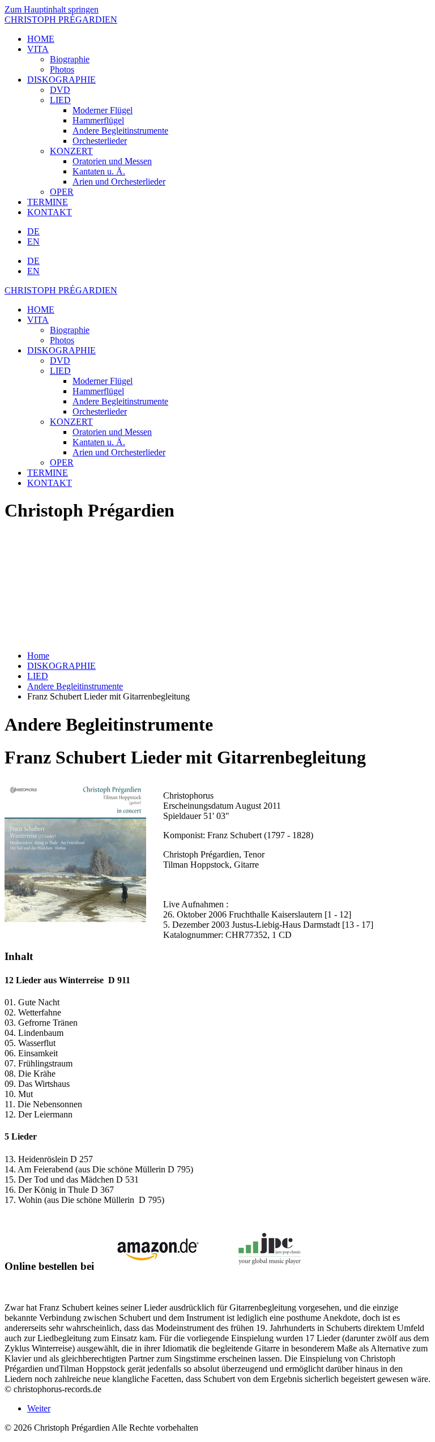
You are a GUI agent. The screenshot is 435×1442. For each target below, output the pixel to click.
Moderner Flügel (102, 110)
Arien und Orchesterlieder (118, 181)
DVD (60, 90)
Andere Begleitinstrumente (120, 130)
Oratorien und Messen (112, 161)
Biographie (69, 59)
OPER (62, 192)
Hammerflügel (98, 120)
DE (33, 231)
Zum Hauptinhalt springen (52, 9)
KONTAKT (49, 212)
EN (33, 241)
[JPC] (269, 1266)
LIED (60, 100)
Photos (62, 69)
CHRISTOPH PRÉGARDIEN (61, 19)
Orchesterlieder (99, 141)
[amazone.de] (153, 1266)
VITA (38, 49)
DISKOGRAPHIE (61, 79)
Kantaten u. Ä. (98, 171)
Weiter (38, 1408)
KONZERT (71, 151)
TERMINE (47, 202)
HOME (40, 39)
